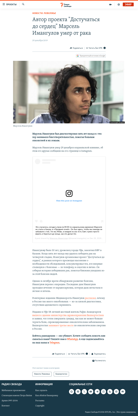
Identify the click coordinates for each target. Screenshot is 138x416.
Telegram (54, 343)
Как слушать (41, 391)
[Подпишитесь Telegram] (97, 391)
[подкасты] (119, 5)
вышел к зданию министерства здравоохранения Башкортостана (68, 315)
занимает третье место (61, 325)
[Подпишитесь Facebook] (77, 391)
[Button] (76, 48)
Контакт (6, 406)
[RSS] (109, 391)
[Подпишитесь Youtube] (90, 391)
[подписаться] (122, 391)
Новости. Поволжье (44, 13)
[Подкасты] (116, 391)
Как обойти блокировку (46, 396)
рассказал (90, 298)
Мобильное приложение (13, 391)
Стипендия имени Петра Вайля (17, 396)
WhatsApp (72, 339)
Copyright (39, 406)
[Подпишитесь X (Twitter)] (84, 391)
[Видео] (110, 5)
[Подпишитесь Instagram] (103, 391)
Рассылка (39, 401)
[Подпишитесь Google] (71, 391)
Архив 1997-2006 (10, 401)
